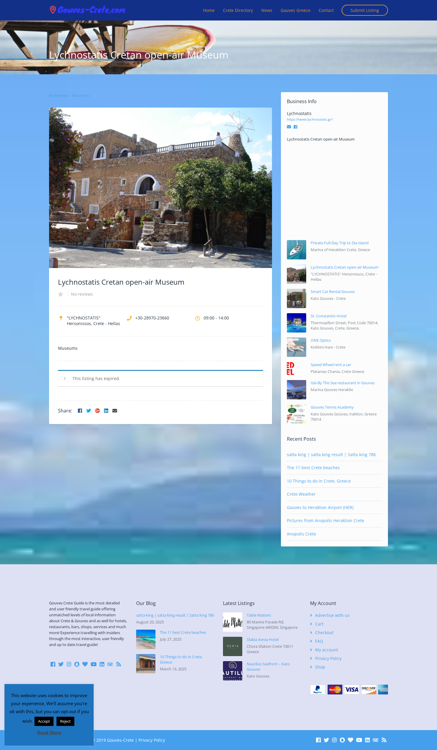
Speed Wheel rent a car (331, 364)
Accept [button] (44, 721)
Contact (326, 10)
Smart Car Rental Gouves (333, 291)
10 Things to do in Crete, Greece (319, 481)
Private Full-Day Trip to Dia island (340, 242)
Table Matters (259, 615)
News (266, 10)
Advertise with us (332, 615)
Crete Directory (238, 10)
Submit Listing (364, 10)
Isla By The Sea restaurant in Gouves (343, 382)
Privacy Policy (328, 658)
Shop (320, 667)
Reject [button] (65, 721)
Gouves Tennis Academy (332, 407)
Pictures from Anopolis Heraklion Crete (325, 520)
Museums (80, 95)
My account (326, 650)
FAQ (319, 641)
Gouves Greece (295, 10)
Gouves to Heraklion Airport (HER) (320, 507)
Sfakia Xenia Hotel (263, 639)
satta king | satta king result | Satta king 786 (331, 454)
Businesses (58, 95)
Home (209, 10)
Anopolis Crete (301, 534)
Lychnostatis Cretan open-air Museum (344, 267)
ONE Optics (321, 340)
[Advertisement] (334, 191)
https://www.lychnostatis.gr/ (310, 119)
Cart (319, 624)
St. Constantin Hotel (328, 316)
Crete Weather (301, 494)
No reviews (82, 294)
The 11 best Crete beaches (313, 467)
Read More (49, 732)
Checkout (324, 632)
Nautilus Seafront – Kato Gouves (268, 666)
